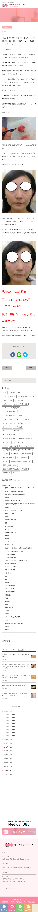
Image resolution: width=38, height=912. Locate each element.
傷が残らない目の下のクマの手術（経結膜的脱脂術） (19, 548)
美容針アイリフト (9, 513)
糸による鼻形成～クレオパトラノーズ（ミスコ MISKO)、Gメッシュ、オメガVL (20, 504)
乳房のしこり (8, 601)
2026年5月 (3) (10, 723)
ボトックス (8, 538)
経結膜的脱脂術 (16, 461)
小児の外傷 (8, 573)
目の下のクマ (15, 453)
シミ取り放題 (18, 427)
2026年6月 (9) (10, 720)
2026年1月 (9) (10, 735)
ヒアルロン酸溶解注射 (10, 563)
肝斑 (4, 465)
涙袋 (6, 576)
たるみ (10, 400)
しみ (4, 400)
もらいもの (8, 541)
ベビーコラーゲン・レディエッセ (13, 510)
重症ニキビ (6, 473)
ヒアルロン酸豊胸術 (10, 554)
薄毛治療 (24, 469)
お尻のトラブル (9, 604)
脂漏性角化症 (12, 465)
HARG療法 (12, 392)
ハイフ (5, 446)
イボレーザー (7, 404)
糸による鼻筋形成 (22, 457)
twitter (25, 354)
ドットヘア (25, 442)
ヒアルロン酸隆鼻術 (10, 592)
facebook (12, 354)
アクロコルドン (20, 400)
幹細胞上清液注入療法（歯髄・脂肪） (15, 623)
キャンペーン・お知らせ (11, 567)
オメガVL (26, 419)
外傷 (6, 523)
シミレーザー (7, 427)
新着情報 (6, 641)
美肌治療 (7, 497)
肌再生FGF (5, 27)
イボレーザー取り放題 (20, 404)
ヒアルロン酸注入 (9, 526)
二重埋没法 (8, 595)
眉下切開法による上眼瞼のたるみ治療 (15, 494)
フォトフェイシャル (27, 446)
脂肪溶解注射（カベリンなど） (13, 532)
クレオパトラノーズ (9, 423)
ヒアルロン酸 (14, 446)
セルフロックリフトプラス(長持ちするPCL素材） (18, 438)
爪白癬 (6, 598)
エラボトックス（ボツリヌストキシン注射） (16, 560)
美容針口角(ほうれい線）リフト (13, 501)
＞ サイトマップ (7, 888)
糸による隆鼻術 (26, 453)
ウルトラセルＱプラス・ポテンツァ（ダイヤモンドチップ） (19, 488)
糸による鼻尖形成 (8, 457)
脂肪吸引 (7, 507)
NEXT (31, 368)
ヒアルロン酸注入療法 (10, 557)
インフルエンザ (9, 545)
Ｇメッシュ (15, 473)
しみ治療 (7, 610)
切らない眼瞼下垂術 (10, 585)
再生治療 (5, 453)
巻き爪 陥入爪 (9, 607)
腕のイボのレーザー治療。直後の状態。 (14, 685)
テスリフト (15, 442)
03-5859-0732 (7, 876)
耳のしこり (8, 529)
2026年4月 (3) (10, 726)
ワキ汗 (6, 579)
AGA (4, 392)
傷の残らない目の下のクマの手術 (22, 450)
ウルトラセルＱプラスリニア (12, 419)
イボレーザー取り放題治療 (11, 408)
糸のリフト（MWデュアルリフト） (14, 551)
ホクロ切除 (6, 450)
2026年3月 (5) (10, 729)
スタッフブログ (9, 635)
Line (19, 354)
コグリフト (21, 423)
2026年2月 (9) (10, 732)
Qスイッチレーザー (9, 396)
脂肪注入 (7, 626)
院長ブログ (7, 485)
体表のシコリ (8, 535)
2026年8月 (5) (10, 714)
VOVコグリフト (22, 396)
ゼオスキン (6, 442)
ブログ (6, 620)
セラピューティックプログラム (12, 431)
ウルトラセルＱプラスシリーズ (12, 415)
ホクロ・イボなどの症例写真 (12, 617)
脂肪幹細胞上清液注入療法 (11, 469)
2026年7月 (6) (10, 717)
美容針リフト (27, 461)
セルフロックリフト (9, 434)
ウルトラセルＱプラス (10, 411)
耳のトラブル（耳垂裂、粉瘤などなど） (15, 491)
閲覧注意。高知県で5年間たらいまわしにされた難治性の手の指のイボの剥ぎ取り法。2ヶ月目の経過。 (16, 666)
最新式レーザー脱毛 (10, 570)
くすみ (32, 396)
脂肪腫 (6, 516)
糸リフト (5, 461)
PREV (7, 368)
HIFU (19, 392)
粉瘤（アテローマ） (10, 588)
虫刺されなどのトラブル (11, 520)
